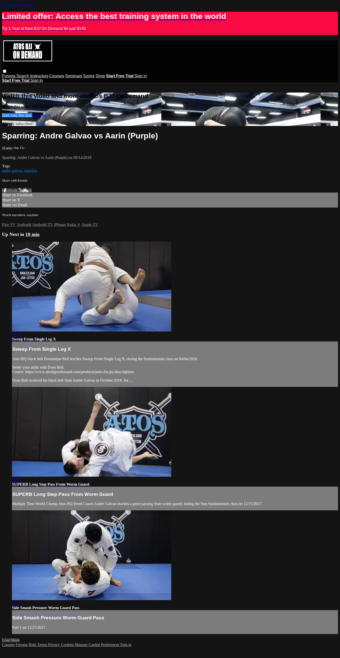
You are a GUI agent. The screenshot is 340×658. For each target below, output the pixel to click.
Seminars (73, 76)
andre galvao (12, 170)
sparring (30, 170)
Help (33, 645)
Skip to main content (18, 4)
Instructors (39, 76)
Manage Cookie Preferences (97, 645)
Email (27, 190)
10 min (7, 148)
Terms (42, 645)
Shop (100, 76)
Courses (56, 76)
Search (23, 76)
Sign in (140, 76)
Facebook (10, 190)
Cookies (68, 645)
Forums (9, 76)
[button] (4, 71)
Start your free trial (17, 115)
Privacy (54, 645)
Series (89, 76)
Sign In (36, 80)
